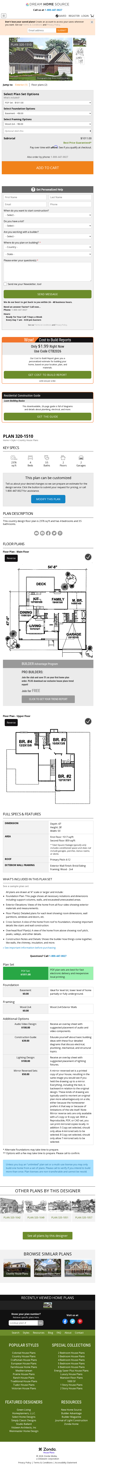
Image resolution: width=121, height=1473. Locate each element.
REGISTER (74, 15)
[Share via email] (36, 533)
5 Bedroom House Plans (71, 1363)
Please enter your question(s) (21, 260)
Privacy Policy (53, 24)
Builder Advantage (71, 1413)
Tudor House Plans (24, 1384)
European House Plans (23, 1363)
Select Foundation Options (19, 108)
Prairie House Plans (24, 1374)
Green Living (24, 1409)
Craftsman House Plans (24, 1360)
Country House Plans (28, 440)
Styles (26, 1332)
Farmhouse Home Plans (24, 1367)
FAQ (59, 1332)
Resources (38, 1332)
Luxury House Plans (71, 1374)
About (68, 1332)
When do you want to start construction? (26, 210)
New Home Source (71, 1409)
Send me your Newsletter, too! (24, 284)
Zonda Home (71, 1424)
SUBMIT (62, 30)
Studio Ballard (24, 1424)
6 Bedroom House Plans (71, 1367)
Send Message (47, 294)
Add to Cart (47, 167)
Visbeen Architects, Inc (23, 1427)
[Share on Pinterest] (60, 533)
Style (13, 440)
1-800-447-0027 (47, 10)
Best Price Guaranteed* (77, 142)
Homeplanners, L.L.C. (23, 1413)
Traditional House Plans (23, 1381)
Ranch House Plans (23, 1377)
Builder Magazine (71, 1416)
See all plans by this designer (47, 1236)
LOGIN (85, 15)
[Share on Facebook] (48, 533)
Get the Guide (47, 416)
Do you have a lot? (14, 221)
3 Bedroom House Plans (71, 1356)
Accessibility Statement (66, 1462)
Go (40, 1323)
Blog (50, 1332)
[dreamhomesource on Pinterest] (80, 1321)
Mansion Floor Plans (71, 1377)
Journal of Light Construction (71, 1420)
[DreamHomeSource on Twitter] (72, 1321)
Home (6, 440)
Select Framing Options (18, 119)
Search (15, 1332)
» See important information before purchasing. (29, 947)
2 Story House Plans (71, 1388)
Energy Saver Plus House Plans (71, 1370)
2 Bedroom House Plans (71, 1352)
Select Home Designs (23, 1416)
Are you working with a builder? (21, 232)
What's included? (11, 97)
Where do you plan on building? (22, 242)
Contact (79, 1332)
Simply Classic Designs (23, 1420)
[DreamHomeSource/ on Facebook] (65, 1321)
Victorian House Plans (24, 1388)
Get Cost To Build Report (47, 375)
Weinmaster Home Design (23, 1431)
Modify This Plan (48, 499)
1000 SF (71, 1381)
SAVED (62, 15)
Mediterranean (23, 1370)
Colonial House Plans (24, 1352)
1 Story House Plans (71, 1384)
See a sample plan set (16, 886)
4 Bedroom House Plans (71, 1360)
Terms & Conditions (32, 24)
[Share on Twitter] (54, 533)
